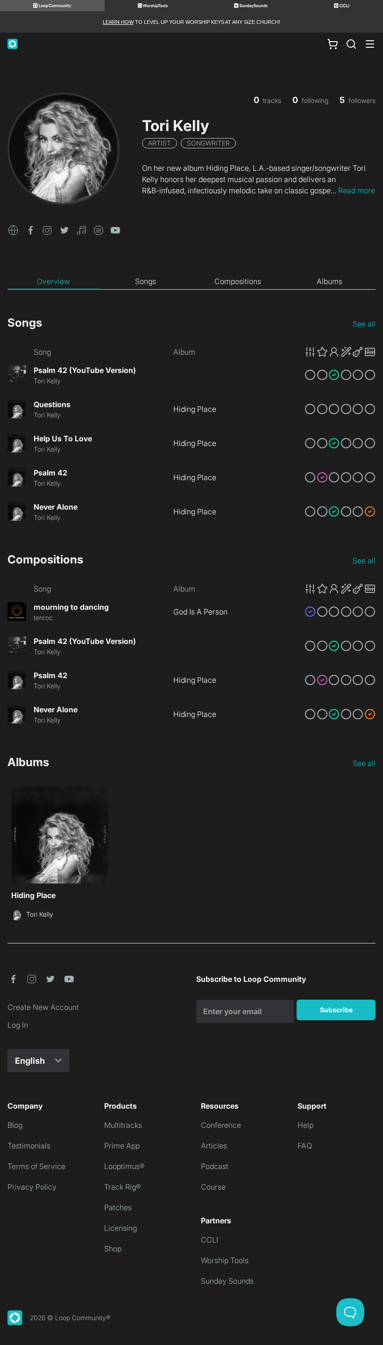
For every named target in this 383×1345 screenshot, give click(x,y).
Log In (17, 1025)
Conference (221, 1125)
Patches (118, 1207)
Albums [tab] (329, 281)
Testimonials (28, 1145)
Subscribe (336, 1010)
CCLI (209, 1239)
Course (213, 1186)
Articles (214, 1145)
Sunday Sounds (227, 1281)
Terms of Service (36, 1166)
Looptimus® (124, 1166)
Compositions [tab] (237, 281)
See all (364, 324)
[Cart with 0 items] (332, 44)
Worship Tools (224, 1260)
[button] (13, 229)
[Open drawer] (370, 44)
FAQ (305, 1145)
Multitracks (123, 1125)
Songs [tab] (145, 281)
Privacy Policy (32, 1186)
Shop (112, 1248)
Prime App (122, 1145)
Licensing (120, 1228)
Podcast (214, 1166)
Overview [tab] (53, 281)
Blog (14, 1125)
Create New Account (43, 1007)
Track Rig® (122, 1186)
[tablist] (191, 281)
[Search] (351, 44)
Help (305, 1125)
